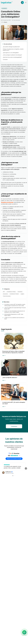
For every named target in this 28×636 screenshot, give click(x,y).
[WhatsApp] (22, 2)
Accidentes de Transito (14, 293)
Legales (5, 8)
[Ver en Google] (3, 472)
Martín (5, 22)
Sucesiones (5, 293)
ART (4, 291)
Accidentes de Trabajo (11, 291)
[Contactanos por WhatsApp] (24, 632)
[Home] (7, 2)
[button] (2, 468)
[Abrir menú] (26, 2)
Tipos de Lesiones (6, 296)
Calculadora (20, 291)
